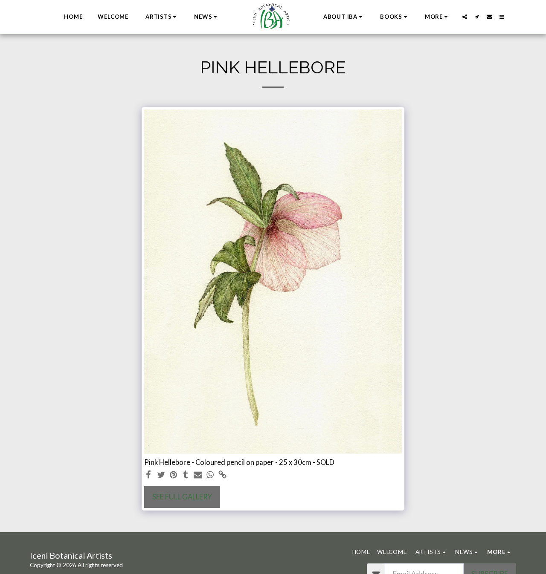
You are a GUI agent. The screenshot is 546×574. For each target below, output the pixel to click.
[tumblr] (185, 475)
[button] (162, 17)
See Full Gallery (182, 497)
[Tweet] (161, 475)
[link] (222, 475)
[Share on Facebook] (148, 475)
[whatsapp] (210, 475)
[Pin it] (173, 475)
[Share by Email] (198, 475)
